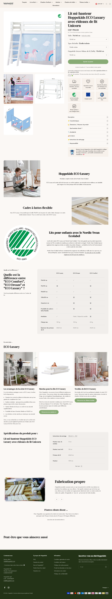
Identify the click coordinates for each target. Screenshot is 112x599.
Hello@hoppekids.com (9, 561)
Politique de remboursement (61, 565)
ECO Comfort (93, 273)
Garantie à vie (36, 571)
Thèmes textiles (83, 2)
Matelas (58, 2)
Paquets (24, 2)
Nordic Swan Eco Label (39, 568)
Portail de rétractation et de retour (62, 568)
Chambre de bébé (70, 2)
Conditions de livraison (59, 562)
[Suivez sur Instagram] (9, 588)
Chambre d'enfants (45, 2)
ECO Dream (76, 273)
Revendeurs (56, 5)
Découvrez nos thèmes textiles (85, 400)
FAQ (34, 559)
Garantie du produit (38, 562)
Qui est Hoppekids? (38, 565)
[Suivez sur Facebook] (5, 588)
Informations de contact (60, 571)
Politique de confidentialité (60, 574)
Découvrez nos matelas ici (49, 412)
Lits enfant (33, 2)
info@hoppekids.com (9, 581)
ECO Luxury (59, 273)
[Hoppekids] (9, 3)
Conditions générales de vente (62, 559)
